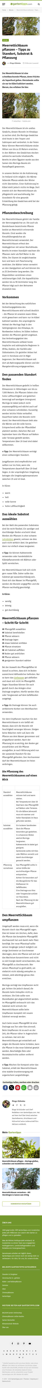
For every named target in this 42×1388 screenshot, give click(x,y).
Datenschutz (6, 1381)
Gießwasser (19, 677)
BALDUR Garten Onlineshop (12, 1313)
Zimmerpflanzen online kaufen (13, 1316)
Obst (4, 1289)
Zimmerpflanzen (8, 1293)
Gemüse (5, 1285)
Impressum (34, 1379)
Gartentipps (6, 1296)
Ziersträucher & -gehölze (11, 1278)
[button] (5, 1087)
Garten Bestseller (8, 1320)
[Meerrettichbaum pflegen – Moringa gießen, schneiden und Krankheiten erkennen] (21, 1147)
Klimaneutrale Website (10, 1324)
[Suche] (38, 4)
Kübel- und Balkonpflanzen (12, 1282)
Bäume (5, 40)
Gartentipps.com (16, 1379)
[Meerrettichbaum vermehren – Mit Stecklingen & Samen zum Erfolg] (21, 1178)
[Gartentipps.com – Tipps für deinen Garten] (21, 4)
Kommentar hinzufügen (21, 1204)
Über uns (5, 1327)
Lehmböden (7, 539)
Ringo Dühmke (15, 63)
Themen (26, 1379)
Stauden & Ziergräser (9, 1274)
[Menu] (3, 4)
